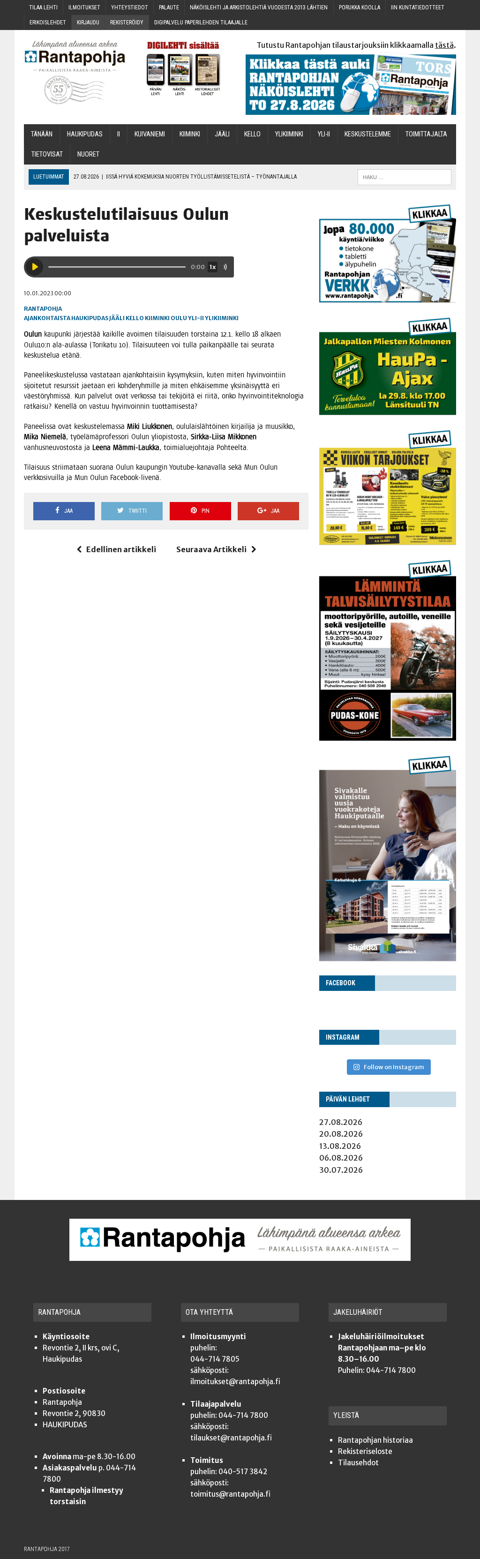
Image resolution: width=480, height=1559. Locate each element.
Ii (118, 134)
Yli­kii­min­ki (289, 134)
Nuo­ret (88, 154)
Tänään (41, 134)
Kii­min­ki (190, 134)
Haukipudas (89, 318)
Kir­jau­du (88, 22)
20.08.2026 (341, 1134)
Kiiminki (157, 318)
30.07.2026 (341, 1170)
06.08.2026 (341, 1157)
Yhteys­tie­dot (129, 7)
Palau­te (169, 7)
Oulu (179, 318)
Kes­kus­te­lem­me (368, 134)
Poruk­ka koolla (359, 7)
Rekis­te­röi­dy (126, 22)
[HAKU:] (404, 176)
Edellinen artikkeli (121, 549)
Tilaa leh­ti (43, 7)
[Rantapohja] (75, 72)
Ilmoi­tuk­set (84, 7)
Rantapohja (43, 308)
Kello (135, 318)
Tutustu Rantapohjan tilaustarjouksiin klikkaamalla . (356, 45)
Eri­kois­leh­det (48, 22)
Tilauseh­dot (358, 1462)
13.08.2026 (340, 1146)
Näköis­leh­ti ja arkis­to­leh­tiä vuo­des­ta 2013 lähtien (259, 7)
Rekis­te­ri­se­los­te (365, 1451)
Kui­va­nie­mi (150, 134)
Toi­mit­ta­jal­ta (426, 134)
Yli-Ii (324, 134)
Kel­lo (252, 134)
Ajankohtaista (47, 318)
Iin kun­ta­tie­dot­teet (417, 7)
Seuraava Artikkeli (211, 549)
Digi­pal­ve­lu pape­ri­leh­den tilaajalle (201, 22)
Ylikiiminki (222, 318)
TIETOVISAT (47, 154)
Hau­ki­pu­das (85, 134)
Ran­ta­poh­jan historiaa (375, 1440)
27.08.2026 (340, 1122)
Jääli (117, 318)
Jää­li (222, 134)
